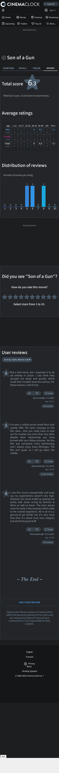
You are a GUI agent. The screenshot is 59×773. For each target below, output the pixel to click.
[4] (21, 298)
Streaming (53, 17)
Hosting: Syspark (29, 671)
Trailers (24, 23)
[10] (54, 298)
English (29, 652)
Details (22, 68)
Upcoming (10, 23)
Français (29, 657)
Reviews (50, 68)
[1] (4, 298)
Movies (23, 17)
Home (8, 17)
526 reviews (47, 406)
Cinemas (38, 17)
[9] (49, 298)
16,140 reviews (46, 474)
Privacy (31, 663)
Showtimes (8, 68)
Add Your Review (29, 602)
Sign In (52, 10)
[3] (15, 298)
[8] (43, 298)
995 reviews (47, 542)
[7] (38, 298)
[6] (32, 298)
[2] (10, 298)
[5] (26, 298)
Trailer (36, 68)
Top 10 (38, 23)
